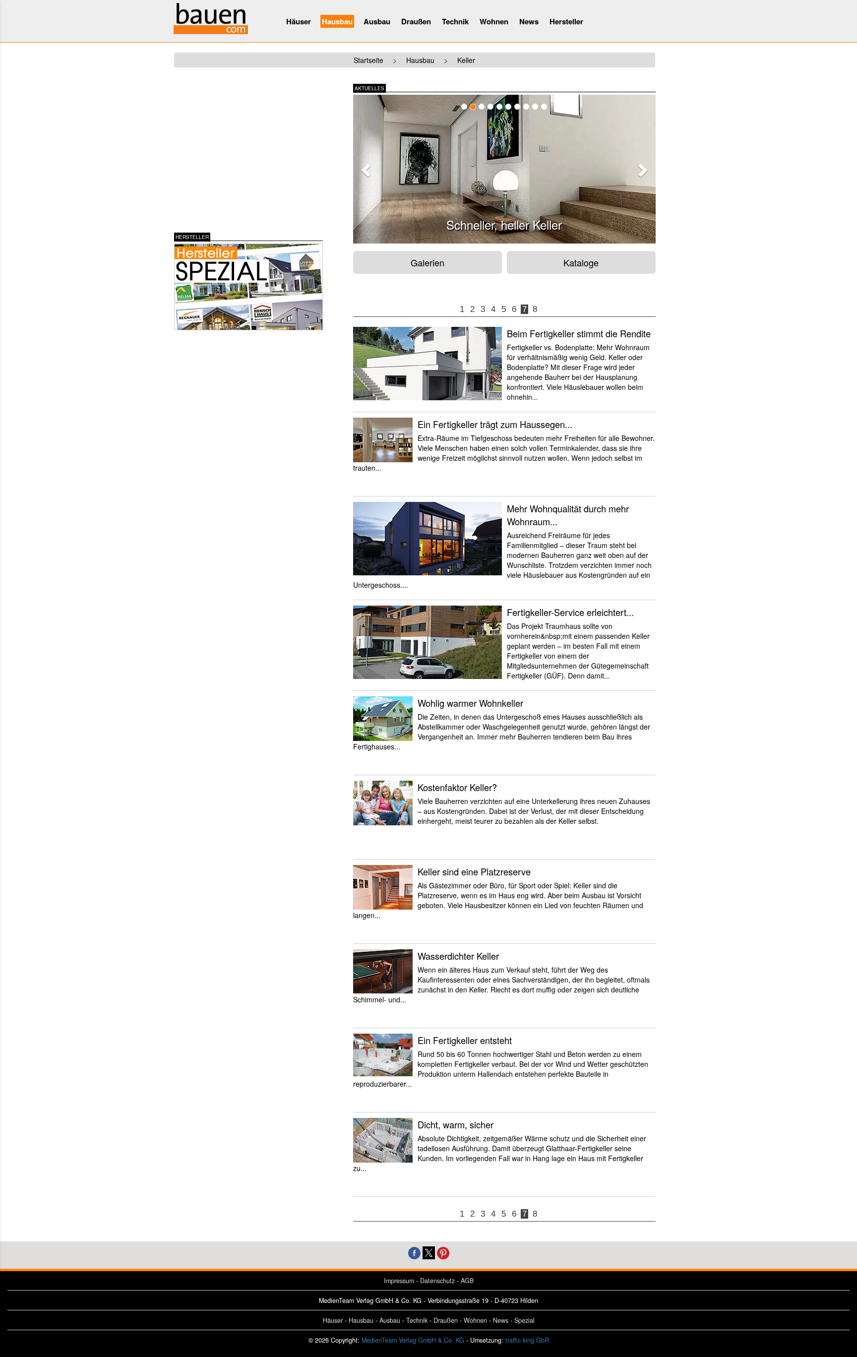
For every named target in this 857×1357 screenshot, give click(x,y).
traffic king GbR (527, 1340)
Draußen (416, 21)
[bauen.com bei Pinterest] (443, 1251)
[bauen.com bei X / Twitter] (429, 1251)
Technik (455, 21)
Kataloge (581, 262)
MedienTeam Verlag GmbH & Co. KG (413, 1340)
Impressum (399, 1280)
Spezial (524, 1320)
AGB (467, 1280)
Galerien (427, 262)
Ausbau (377, 21)
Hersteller (566, 21)
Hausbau (337, 21)
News (529, 21)
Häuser (298, 21)
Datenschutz (437, 1280)
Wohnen (494, 21)
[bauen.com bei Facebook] (414, 1251)
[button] (364, 167)
